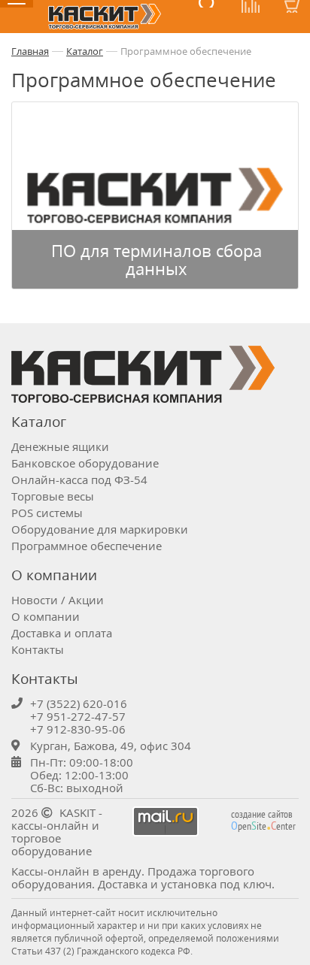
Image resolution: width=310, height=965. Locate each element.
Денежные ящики (60, 446)
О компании (45, 616)
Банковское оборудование (85, 462)
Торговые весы (52, 496)
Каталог (84, 51)
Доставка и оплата (61, 632)
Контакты (37, 649)
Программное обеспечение (185, 51)
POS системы (47, 512)
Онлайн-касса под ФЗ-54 (79, 479)
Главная (30, 51)
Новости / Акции (57, 599)
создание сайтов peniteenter (263, 820)
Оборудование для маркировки (99, 529)
